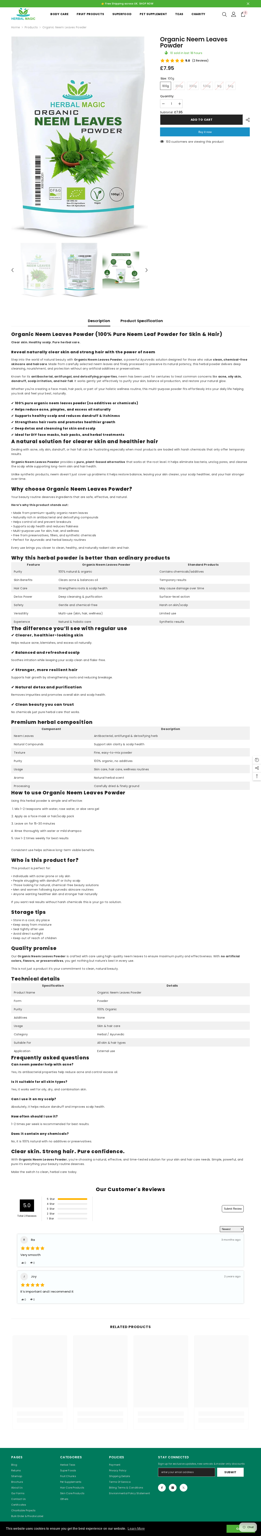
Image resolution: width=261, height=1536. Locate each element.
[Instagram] (173, 1488)
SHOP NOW (146, 3)
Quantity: (167, 96)
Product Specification (142, 320)
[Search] (224, 14)
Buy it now (205, 132)
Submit (230, 1472)
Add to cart (201, 120)
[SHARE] (246, 120)
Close (248, 4)
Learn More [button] (136, 1528)
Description (99, 320)
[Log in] (233, 14)
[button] (12, 270)
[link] (40, 1413)
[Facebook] (162, 1488)
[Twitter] (183, 1488)
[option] (79, 137)
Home (15, 27)
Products (31, 27)
